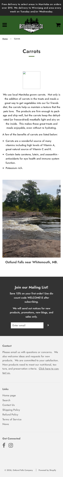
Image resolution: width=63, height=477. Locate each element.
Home (5, 38)
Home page (9, 395)
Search (6, 400)
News (5, 424)
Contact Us (8, 405)
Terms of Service (11, 419)
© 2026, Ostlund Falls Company (19, 470)
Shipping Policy (11, 410)
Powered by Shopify (47, 470)
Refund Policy (10, 414)
